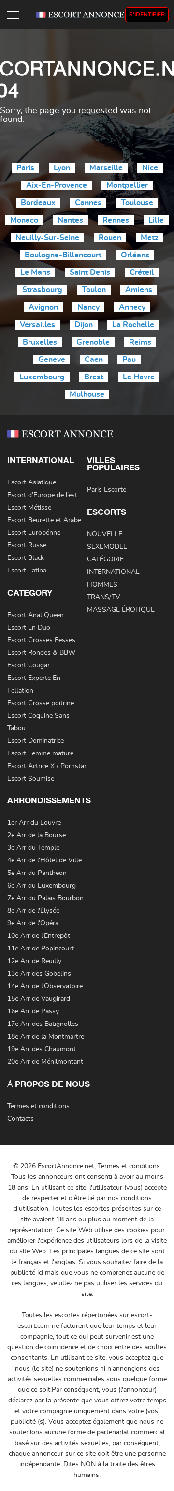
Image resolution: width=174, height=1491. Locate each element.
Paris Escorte (106, 489)
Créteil (142, 272)
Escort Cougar (28, 665)
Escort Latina (26, 570)
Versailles (37, 325)
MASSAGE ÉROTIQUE (121, 609)
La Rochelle (133, 325)
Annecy (132, 307)
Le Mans (35, 272)
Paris (25, 168)
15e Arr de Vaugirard (38, 998)
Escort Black (25, 558)
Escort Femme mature (40, 753)
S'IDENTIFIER (147, 14)
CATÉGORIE (105, 559)
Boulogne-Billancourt (63, 255)
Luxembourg (42, 377)
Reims (140, 342)
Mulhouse (87, 394)
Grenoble (93, 342)
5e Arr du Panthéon (37, 873)
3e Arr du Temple (33, 847)
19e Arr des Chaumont (41, 1049)
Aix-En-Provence (56, 185)
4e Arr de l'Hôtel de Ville (44, 860)
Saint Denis (90, 272)
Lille (156, 220)
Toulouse (137, 203)
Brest (93, 377)
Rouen (110, 237)
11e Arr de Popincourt (40, 948)
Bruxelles (40, 342)
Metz (150, 237)
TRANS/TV (103, 597)
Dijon (83, 325)
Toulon (94, 290)
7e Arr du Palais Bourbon (45, 898)
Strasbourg (42, 290)
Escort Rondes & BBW (41, 652)
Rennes (115, 220)
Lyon (62, 168)
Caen (94, 359)
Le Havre (139, 377)
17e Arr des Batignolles (42, 1024)
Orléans (135, 255)
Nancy (88, 307)
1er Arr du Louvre (34, 822)
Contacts (20, 1118)
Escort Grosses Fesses (41, 640)
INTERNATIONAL (113, 572)
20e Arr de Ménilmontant (45, 1061)
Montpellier (127, 185)
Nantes (70, 220)
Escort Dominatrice (35, 741)
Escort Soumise (30, 778)
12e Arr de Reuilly (34, 961)
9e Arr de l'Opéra (32, 923)
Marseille (106, 168)
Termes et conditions (38, 1106)
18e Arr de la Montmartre (45, 1036)
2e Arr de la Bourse (36, 835)
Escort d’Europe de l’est (42, 495)
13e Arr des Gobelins (39, 973)
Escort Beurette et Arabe (44, 520)
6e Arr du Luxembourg (41, 885)
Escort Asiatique (31, 482)
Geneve (51, 359)
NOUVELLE (104, 534)
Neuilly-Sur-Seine (47, 237)
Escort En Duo (28, 627)
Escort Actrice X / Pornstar (47, 766)
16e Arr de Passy (33, 1011)
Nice (150, 168)
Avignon (43, 307)
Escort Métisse (29, 507)
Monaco (24, 220)
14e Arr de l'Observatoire (45, 986)
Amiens (138, 290)
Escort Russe (26, 545)
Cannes (88, 203)
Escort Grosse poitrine (40, 703)
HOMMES (102, 584)
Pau (129, 359)
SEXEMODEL (107, 546)
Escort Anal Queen (35, 615)
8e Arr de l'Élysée (33, 910)
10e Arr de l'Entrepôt (38, 936)
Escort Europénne (33, 532)
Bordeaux (38, 203)
